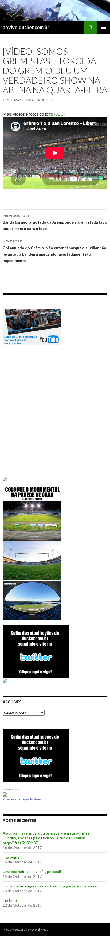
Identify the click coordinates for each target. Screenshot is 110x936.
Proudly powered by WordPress (25, 929)
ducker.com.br (12, 789)
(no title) (10, 900)
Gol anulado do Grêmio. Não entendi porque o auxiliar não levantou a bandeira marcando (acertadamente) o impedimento (54, 251)
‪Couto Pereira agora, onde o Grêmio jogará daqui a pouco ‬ (50, 886)
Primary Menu (103, 27)
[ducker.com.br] (5, 794)
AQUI (59, 113)
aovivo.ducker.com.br (26, 27)
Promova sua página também (22, 799)
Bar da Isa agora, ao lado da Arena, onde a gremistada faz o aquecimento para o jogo (55, 222)
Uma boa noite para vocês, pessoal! (32, 871)
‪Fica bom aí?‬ (12, 857)
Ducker (47, 100)
